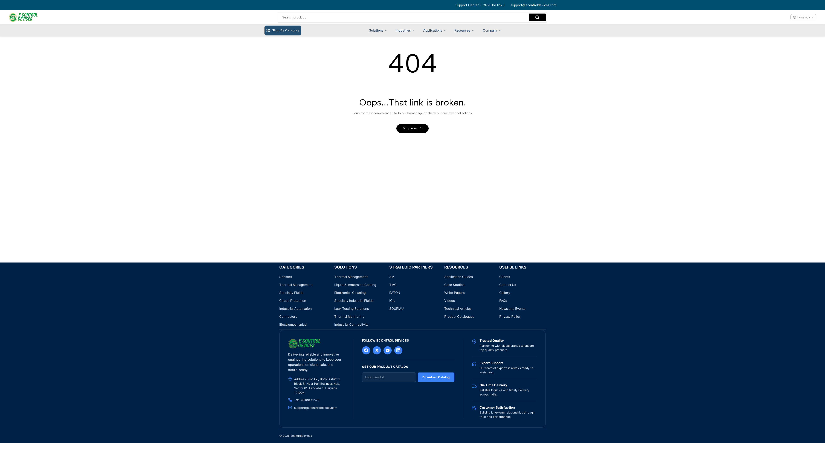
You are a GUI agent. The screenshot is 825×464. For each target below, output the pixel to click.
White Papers (454, 293)
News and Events (512, 309)
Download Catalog (436, 377)
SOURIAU (396, 309)
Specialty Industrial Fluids (353, 301)
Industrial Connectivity (351, 324)
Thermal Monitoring (349, 316)
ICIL (392, 301)
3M (391, 277)
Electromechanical (293, 324)
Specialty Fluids (291, 293)
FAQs (503, 301)
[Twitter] (377, 350)
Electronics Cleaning (350, 293)
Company (490, 30)
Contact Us (507, 285)
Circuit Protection (292, 301)
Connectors (288, 316)
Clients (504, 277)
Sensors (285, 277)
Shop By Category (285, 30)
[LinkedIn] (398, 350)
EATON (394, 293)
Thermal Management (296, 285)
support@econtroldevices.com (533, 5)
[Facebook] (366, 350)
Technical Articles (458, 309)
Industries (403, 30)
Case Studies (454, 285)
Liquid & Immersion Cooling (355, 285)
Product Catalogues (459, 316)
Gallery (504, 293)
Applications (432, 30)
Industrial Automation (295, 309)
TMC (393, 285)
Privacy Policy (510, 316)
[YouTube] (387, 350)
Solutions (376, 30)
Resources (462, 30)
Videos (449, 301)
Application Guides (458, 277)
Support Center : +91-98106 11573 (479, 5)
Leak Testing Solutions (351, 309)
